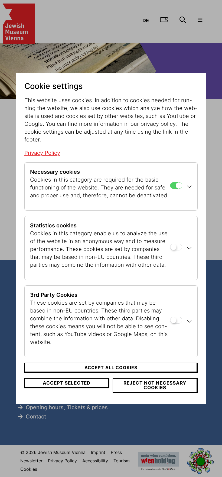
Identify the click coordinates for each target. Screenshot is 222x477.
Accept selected (66, 383)
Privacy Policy (42, 153)
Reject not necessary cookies (154, 385)
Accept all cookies (110, 367)
